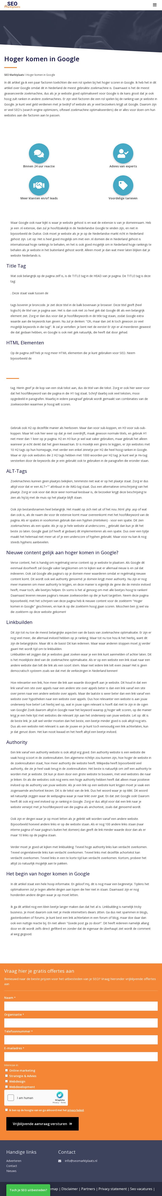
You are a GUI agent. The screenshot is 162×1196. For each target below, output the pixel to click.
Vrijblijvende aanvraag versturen (40, 1123)
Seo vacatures (141, 1189)
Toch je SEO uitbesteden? (28, 1190)
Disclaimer (69, 1189)
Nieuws (11, 1171)
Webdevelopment (22, 1087)
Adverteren (13, 1161)
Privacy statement (113, 1189)
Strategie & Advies (22, 1076)
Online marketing (22, 1070)
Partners (88, 1189)
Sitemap (51, 1189)
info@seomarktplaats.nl (81, 1161)
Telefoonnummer (18, 1031)
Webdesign (17, 1081)
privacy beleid (76, 1110)
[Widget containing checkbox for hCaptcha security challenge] (36, 1098)
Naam (10, 998)
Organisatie (14, 1014)
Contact (11, 1166)
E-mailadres (14, 1048)
